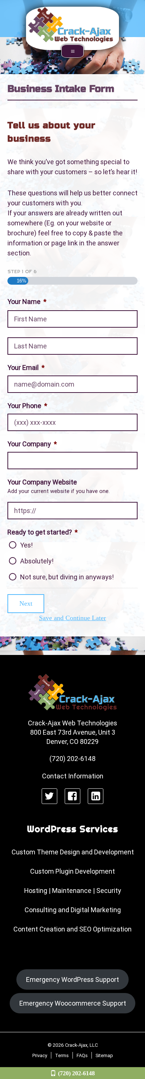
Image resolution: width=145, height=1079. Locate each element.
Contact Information (72, 776)
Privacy (39, 1055)
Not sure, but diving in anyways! (67, 577)
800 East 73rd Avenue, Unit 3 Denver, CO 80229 (72, 737)
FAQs (82, 1055)
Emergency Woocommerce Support (72, 1003)
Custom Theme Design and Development (73, 852)
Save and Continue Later (72, 618)
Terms (62, 1055)
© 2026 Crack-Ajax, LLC (73, 1045)
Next (25, 603)
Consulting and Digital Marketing (73, 910)
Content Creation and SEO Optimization (72, 929)
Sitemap (104, 1055)
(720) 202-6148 (76, 1073)
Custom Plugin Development (72, 871)
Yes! (26, 545)
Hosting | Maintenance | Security (72, 890)
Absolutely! (37, 561)
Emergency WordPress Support (72, 979)
